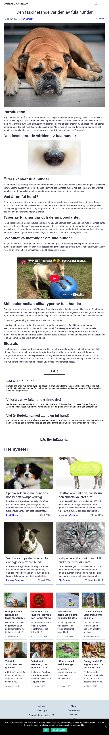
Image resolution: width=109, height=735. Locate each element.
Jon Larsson (27, 19)
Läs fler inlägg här (54, 439)
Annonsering (74, 710)
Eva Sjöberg (12, 515)
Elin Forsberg (64, 580)
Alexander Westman (68, 515)
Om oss (73, 714)
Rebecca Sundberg (15, 580)
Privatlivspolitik (59, 730)
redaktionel (100, 18)
